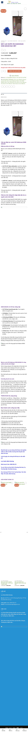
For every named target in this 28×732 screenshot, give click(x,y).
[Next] (27, 535)
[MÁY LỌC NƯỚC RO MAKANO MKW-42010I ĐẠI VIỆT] (21, 531)
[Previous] (1, 535)
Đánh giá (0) (3, 97)
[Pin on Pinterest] (11, 86)
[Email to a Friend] (9, 86)
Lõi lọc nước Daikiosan (18, 79)
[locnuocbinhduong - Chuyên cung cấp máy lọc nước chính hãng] (14, 2)
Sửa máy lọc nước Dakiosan (6, 83)
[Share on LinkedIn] (14, 86)
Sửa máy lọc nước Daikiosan (20, 82)
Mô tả (2, 94)
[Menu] (2, 2)
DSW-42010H (5, 79)
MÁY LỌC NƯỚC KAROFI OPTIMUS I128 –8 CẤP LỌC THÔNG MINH (7, 583)
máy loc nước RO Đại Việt (9, 82)
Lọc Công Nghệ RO (9, 77)
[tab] (14, 94)
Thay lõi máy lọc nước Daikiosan (19, 83)
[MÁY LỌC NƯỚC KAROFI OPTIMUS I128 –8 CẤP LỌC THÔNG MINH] (7, 531)
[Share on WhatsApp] (2, 86)
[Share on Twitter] (7, 86)
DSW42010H (11, 79)
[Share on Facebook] (4, 86)
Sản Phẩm (24, 77)
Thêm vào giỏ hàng (14, 71)
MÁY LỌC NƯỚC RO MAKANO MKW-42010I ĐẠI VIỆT (20, 583)
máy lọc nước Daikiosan (11, 80)
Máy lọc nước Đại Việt (17, 77)
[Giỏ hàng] (26, 2)
